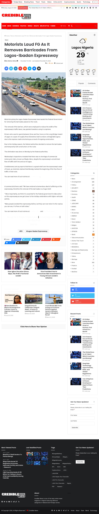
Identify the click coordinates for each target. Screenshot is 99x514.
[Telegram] (14, 502)
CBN (64, 467)
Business (16, 26)
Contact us (33, 220)
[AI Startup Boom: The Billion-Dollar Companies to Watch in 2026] (37, 463)
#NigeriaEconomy (57, 460)
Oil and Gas (75, 213)
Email (72, 409)
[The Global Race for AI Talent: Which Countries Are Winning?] (75, 126)
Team (82, 510)
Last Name (73, 421)
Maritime (74, 271)
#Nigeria (65, 457)
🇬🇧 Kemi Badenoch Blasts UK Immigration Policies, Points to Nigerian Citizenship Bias (12, 309)
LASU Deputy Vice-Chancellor (60, 476)
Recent (72, 83)
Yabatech (59, 486)
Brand (73, 219)
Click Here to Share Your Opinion (33, 327)
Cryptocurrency (56, 470)
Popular (81, 83)
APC (53, 467)
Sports (79, 2)
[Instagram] (12, 502)
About (77, 510)
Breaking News (29, 2)
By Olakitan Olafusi (11, 61)
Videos (49, 2)
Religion (74, 225)
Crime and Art (57, 2)
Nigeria (69, 483)
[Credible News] (16, 16)
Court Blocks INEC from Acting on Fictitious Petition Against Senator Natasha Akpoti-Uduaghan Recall (53, 310)
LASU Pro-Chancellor (58, 480)
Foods (43, 2)
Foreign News (18, 2)
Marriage (74, 259)
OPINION (74, 231)
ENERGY (74, 216)
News (9, 26)
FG (21, 231)
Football (74, 268)
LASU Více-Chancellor (58, 483)
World (30, 26)
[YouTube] (9, 502)
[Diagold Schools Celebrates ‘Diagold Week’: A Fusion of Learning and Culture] (33, 299)
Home (4, 26)
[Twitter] (5, 502)
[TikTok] (16, 502)
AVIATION (75, 228)
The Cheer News (49, 211)
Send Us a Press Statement (22, 217)
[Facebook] (2, 502)
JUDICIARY (75, 203)
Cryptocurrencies (69, 2)
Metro (73, 209)
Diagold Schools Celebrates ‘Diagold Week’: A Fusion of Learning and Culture (32, 308)
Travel (38, 2)
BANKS (74, 206)
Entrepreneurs (76, 253)
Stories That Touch (78, 240)
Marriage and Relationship (80, 250)
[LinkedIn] (7, 502)
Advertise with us (49, 217)
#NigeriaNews (56, 463)
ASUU (58, 467)
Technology (86, 2)
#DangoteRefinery (57, 453)
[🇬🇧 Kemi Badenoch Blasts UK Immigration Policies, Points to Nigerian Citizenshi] (13, 299)
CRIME (74, 200)
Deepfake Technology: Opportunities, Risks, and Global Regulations (88, 140)
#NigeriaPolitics (66, 463)
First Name (73, 415)
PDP (53, 486)
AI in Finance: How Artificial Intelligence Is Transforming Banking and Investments (87, 113)
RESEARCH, (75, 247)
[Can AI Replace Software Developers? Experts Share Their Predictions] (75, 152)
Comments (91, 83)
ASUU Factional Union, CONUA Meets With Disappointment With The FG (29, 181)
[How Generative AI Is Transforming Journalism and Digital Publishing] (44, 458)
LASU (64, 470)
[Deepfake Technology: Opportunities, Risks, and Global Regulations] (75, 137)
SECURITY (75, 188)
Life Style (45, 26)
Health (36, 26)
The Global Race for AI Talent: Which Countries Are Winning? (47, 8)
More (53, 26)
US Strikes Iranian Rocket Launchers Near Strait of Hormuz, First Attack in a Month (88, 97)
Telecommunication (78, 237)
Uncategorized (76, 182)
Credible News (35, 176)
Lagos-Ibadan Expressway (37, 231)
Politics (23, 26)
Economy (74, 194)
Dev (69, 493)
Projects (74, 265)
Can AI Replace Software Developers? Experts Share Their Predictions (88, 155)
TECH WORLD (76, 222)
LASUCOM (55, 473)
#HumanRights (56, 457)
